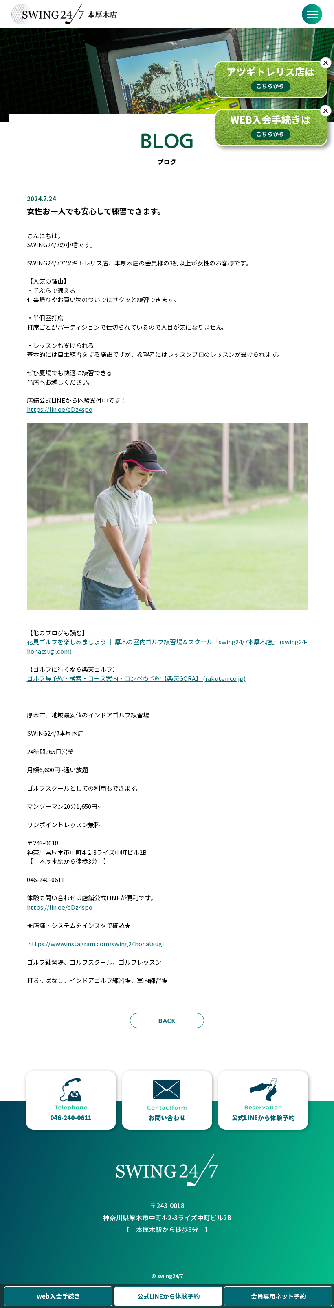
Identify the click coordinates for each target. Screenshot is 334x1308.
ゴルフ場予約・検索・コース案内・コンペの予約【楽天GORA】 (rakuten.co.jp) (136, 678)
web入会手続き (58, 1296)
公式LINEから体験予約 (168, 1296)
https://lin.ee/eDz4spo (59, 409)
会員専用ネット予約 (278, 1296)
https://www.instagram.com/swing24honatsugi (96, 943)
